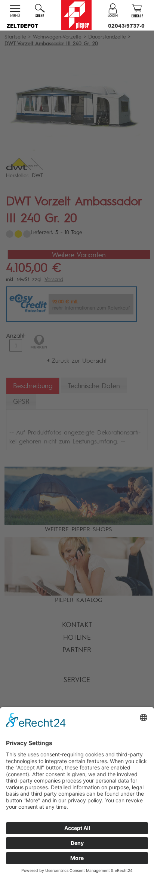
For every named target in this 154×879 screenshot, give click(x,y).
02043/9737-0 (126, 25)
